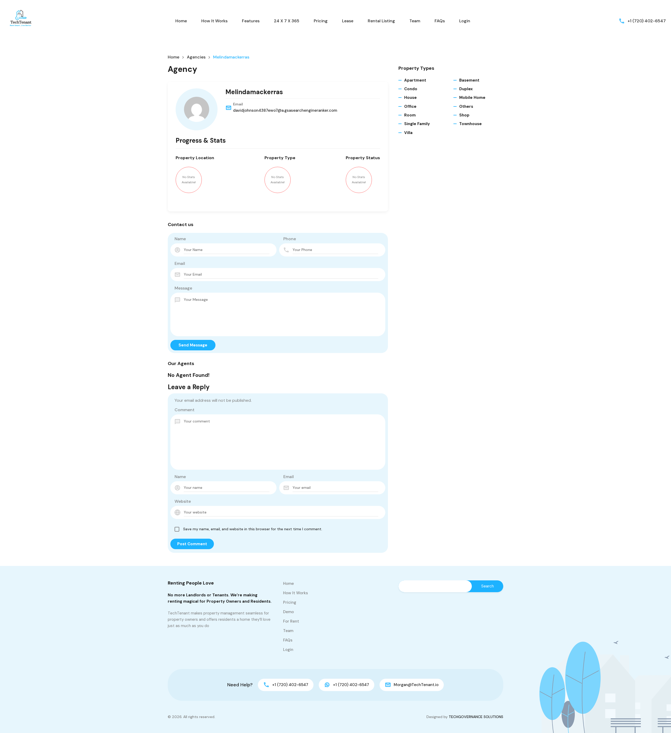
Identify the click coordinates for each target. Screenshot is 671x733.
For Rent (291, 621)
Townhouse (470, 123)
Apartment (415, 80)
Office (410, 106)
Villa (408, 132)
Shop (464, 115)
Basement (469, 80)
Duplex (466, 89)
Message (183, 288)
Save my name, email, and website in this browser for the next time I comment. (252, 529)
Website (183, 501)
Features (250, 21)
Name (180, 239)
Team (414, 21)
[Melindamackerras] (197, 109)
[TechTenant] (21, 20)
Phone (289, 239)
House (410, 97)
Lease (347, 21)
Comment (184, 410)
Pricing (321, 21)
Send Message (192, 345)
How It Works (214, 21)
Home (181, 21)
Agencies (196, 57)
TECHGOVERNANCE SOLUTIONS (476, 716)
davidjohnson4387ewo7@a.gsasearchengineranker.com (285, 110)
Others (466, 106)
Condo (410, 89)
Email (180, 263)
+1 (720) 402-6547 (646, 21)
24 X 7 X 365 (286, 21)
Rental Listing (381, 21)
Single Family (417, 123)
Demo (288, 611)
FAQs (440, 21)
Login (464, 21)
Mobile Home (472, 97)
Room (410, 115)
